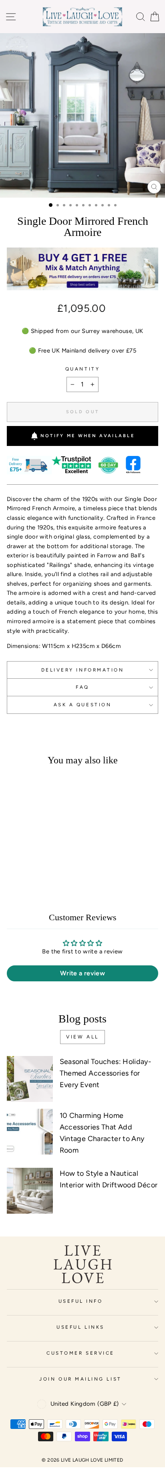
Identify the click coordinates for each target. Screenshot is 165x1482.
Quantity (82, 369)
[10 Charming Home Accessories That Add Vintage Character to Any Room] (30, 1132)
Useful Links (80, 1327)
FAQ (82, 687)
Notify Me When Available (87, 435)
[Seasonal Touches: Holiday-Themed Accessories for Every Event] (30, 1079)
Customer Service (80, 1353)
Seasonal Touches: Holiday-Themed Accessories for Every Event (106, 1073)
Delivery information (82, 670)
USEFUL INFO (80, 1301)
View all (82, 1037)
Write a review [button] (82, 973)
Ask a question (82, 704)
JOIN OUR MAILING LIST (80, 1379)
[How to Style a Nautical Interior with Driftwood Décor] (30, 1191)
